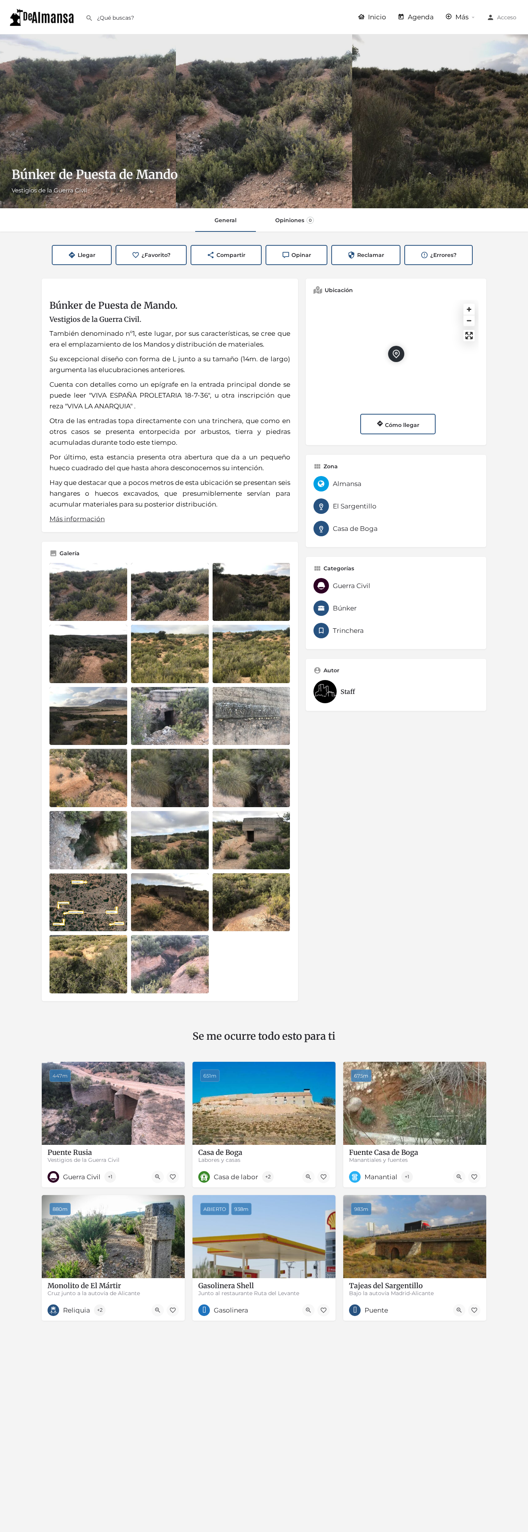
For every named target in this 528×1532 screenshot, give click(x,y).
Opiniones (293, 220)
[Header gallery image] (88, 121)
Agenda (420, 17)
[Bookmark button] (173, 1177)
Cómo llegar (401, 425)
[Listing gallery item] (88, 592)
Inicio (376, 17)
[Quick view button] (158, 1177)
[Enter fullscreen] (469, 335)
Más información (77, 519)
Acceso (506, 17)
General (226, 220)
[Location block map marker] (396, 354)
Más (461, 17)
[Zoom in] (469, 309)
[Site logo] (43, 16)
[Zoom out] (469, 320)
